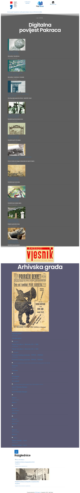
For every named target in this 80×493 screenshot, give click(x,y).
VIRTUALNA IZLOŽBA (37, 12)
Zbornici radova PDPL (12, 95)
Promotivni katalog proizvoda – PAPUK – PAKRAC (27, 355)
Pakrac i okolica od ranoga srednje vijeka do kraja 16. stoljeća (19, 157)
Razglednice (23, 12)
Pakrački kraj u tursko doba (13, 178)
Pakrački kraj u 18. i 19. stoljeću (13, 136)
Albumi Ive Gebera (15, 399)
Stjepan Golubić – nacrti (19, 440)
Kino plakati (15, 376)
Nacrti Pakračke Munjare (19, 387)
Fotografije (15, 12)
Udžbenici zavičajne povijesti (13, 53)
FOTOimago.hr (37, 492)
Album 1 (14, 398)
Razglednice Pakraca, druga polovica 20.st (25, 462)
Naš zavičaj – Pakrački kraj (13, 52)
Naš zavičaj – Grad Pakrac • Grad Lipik (15, 73)
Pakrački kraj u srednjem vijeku (13, 199)
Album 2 (14, 408)
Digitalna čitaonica (29, 12)
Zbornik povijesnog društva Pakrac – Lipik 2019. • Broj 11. (18, 94)
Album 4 (14, 430)
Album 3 (14, 419)
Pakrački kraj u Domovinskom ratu (14, 115)
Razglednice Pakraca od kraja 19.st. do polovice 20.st (27, 481)
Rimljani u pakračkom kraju (13, 220)
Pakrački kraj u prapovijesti (13, 241)
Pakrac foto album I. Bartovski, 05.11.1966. (25, 344)
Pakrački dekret (16, 333)
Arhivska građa (10, 12)
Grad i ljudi (19, 12)
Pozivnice (15, 366)
